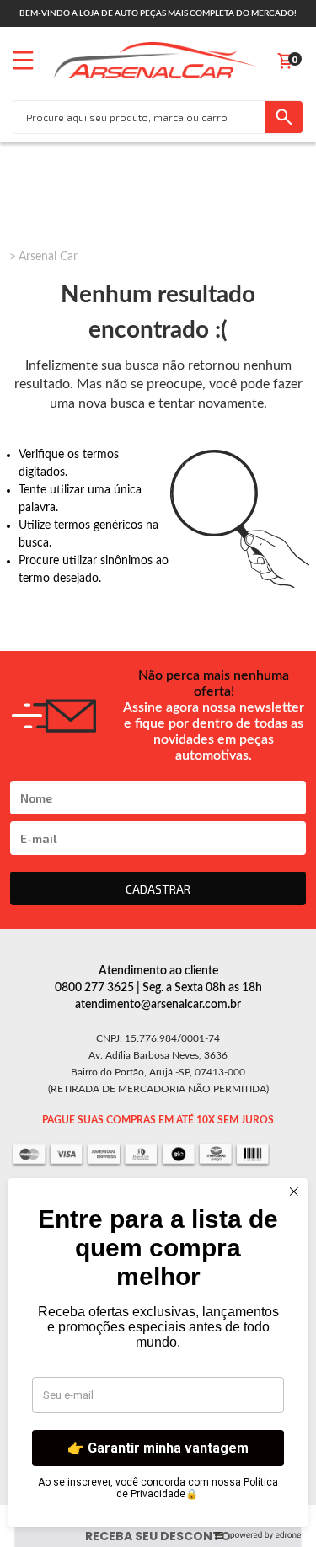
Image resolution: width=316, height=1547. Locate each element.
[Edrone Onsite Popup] (158, 773)
